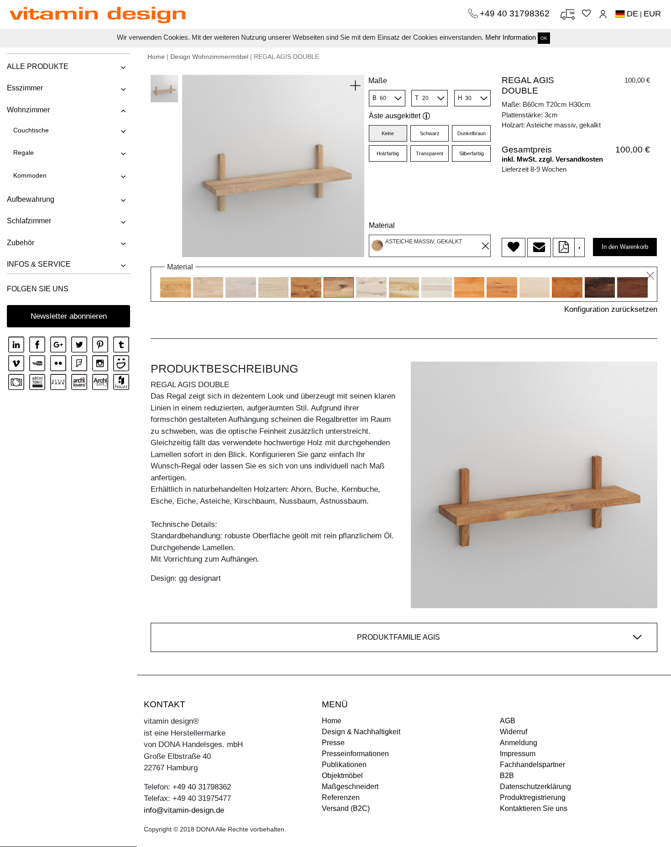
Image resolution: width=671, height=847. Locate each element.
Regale (23, 152)
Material (382, 225)
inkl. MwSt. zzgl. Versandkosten (552, 159)
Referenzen (341, 797)
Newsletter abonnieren (69, 316)
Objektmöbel (342, 775)
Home (156, 56)
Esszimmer (25, 88)
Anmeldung (518, 743)
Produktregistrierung (533, 797)
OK (543, 38)
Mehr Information (510, 37)
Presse (333, 743)
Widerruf (513, 732)
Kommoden (30, 175)
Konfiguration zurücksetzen (610, 309)
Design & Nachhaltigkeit (361, 732)
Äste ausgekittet (394, 116)
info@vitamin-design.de (184, 810)
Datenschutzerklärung (535, 786)
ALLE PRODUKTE (37, 66)
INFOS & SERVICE (39, 264)
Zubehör (20, 243)
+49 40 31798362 (516, 13)
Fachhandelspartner (532, 764)
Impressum (517, 754)
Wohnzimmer (28, 110)
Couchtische (31, 130)
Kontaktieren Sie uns (533, 808)
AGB (507, 721)
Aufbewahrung (30, 199)
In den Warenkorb (625, 246)
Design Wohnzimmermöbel (209, 56)
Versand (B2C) (346, 808)
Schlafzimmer (29, 221)
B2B (507, 775)
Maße (377, 80)
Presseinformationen (355, 754)
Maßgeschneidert (350, 786)
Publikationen (344, 764)
